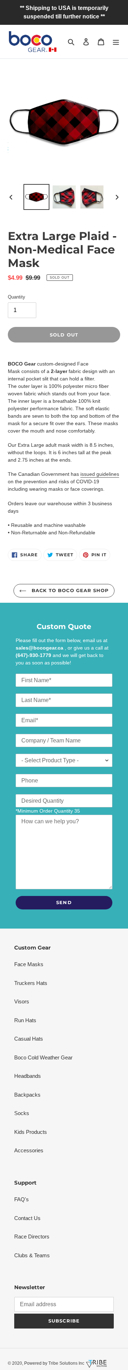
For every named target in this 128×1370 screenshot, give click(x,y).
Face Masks (28, 964)
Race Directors (31, 1236)
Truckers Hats (30, 983)
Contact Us (27, 1218)
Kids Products (30, 1132)
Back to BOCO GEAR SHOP (69, 590)
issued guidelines (99, 474)
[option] (36, 197)
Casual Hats (28, 1039)
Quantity (16, 297)
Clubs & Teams (32, 1255)
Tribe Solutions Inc (65, 1363)
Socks (21, 1113)
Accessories (28, 1150)
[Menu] (115, 41)
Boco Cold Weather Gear (43, 1057)
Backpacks (27, 1095)
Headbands (27, 1076)
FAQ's (21, 1199)
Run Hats (25, 1020)
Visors (21, 1001)
